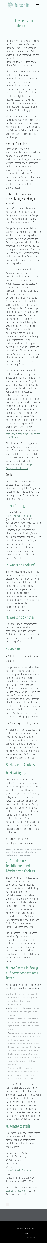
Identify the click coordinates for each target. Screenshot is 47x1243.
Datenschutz (29, 1228)
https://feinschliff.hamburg (19, 515)
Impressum (23, 1233)
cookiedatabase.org (15, 1190)
